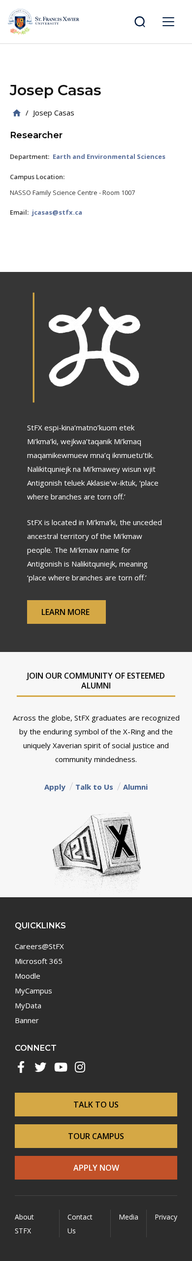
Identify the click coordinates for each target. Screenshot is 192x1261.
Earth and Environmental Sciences (109, 156)
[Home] (17, 113)
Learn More (66, 612)
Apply (54, 787)
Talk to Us (94, 787)
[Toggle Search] (140, 21)
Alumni (135, 787)
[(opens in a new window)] (21, 1067)
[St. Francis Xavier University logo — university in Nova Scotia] (43, 22)
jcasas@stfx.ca (57, 212)
